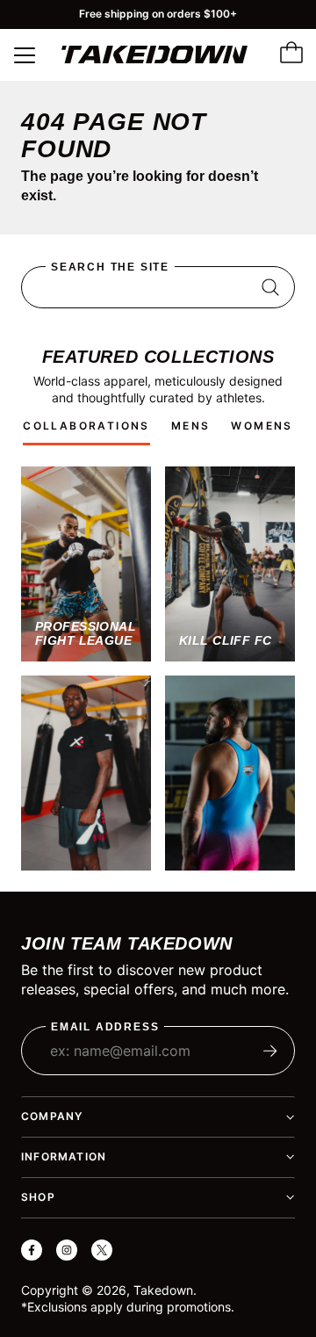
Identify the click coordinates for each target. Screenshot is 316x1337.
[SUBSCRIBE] (270, 1050)
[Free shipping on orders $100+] (158, 14)
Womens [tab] (261, 425)
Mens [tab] (191, 425)
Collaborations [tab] (86, 425)
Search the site (110, 267)
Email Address (105, 1027)
